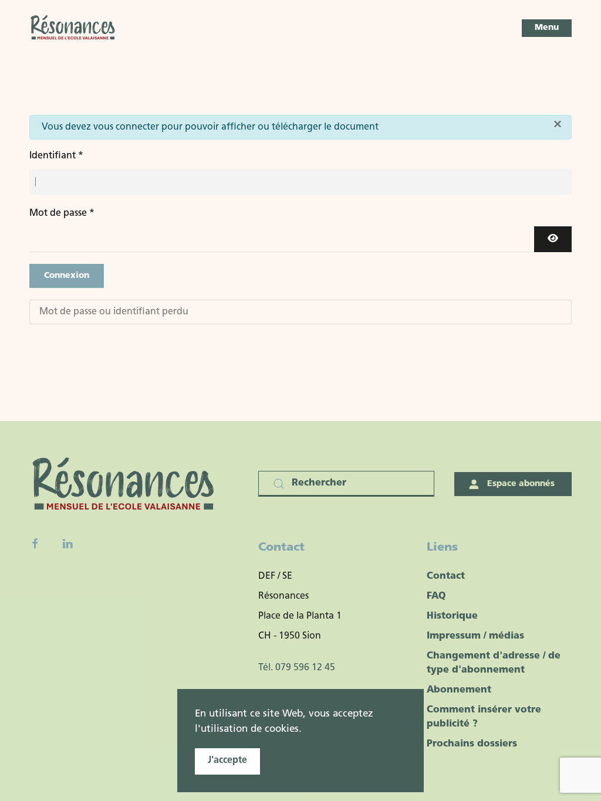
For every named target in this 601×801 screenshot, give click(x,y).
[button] (547, 28)
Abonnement (459, 690)
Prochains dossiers (472, 744)
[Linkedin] (67, 543)
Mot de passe (61, 213)
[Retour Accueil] (73, 28)
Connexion (66, 275)
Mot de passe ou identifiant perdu (113, 312)
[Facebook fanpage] (35, 543)
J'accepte (227, 760)
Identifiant (56, 156)
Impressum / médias (475, 636)
